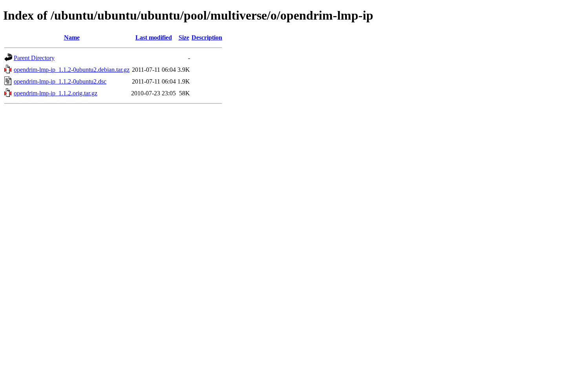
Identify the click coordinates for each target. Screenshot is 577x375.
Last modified (153, 37)
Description (207, 37)
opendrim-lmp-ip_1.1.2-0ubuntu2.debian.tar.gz (72, 69)
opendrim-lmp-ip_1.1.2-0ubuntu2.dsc (60, 81)
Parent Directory (34, 58)
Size (184, 37)
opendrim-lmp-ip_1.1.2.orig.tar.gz (55, 93)
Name (72, 37)
